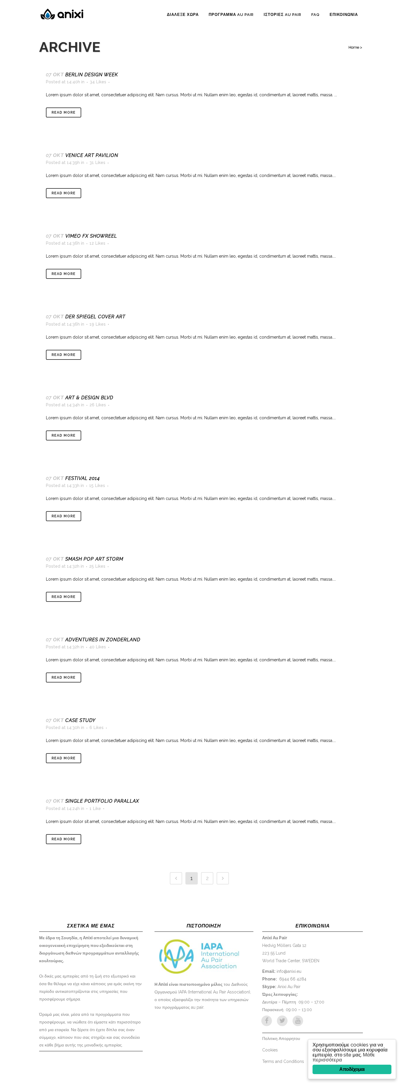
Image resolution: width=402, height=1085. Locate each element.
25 (97, 566)
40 (97, 647)
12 (97, 243)
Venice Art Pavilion (91, 155)
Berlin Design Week (91, 74)
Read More (64, 112)
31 (97, 162)
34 (98, 82)
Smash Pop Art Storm (94, 559)
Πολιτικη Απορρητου (281, 1038)
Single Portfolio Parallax (102, 801)
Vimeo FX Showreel (91, 236)
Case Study (80, 720)
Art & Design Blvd (89, 397)
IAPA (182, 992)
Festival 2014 (82, 478)
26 (97, 405)
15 (97, 485)
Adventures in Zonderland (102, 639)
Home (353, 47)
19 (97, 324)
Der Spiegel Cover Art (95, 316)
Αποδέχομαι (351, 1069)
